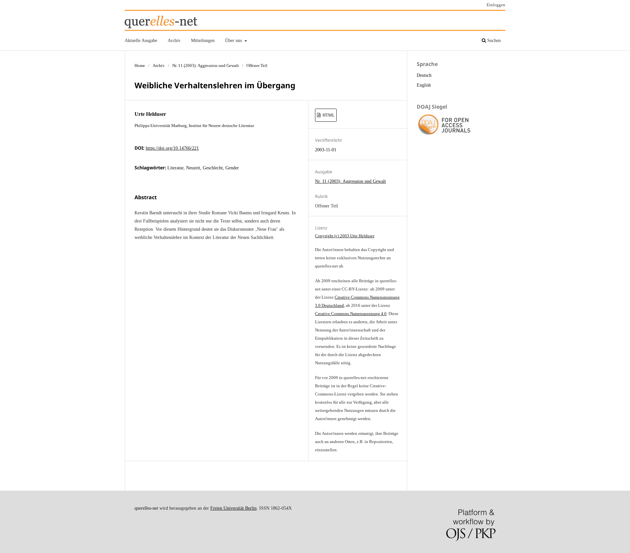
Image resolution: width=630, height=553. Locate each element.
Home (140, 65)
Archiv (174, 40)
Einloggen (496, 4)
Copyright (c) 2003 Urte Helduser (344, 235)
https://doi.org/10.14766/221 (172, 148)
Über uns (234, 40)
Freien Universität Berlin (233, 508)
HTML (328, 115)
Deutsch (424, 75)
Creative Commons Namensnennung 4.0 (351, 313)
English (424, 85)
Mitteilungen (203, 40)
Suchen (493, 40)
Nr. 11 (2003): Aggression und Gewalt (205, 65)
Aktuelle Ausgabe (141, 40)
